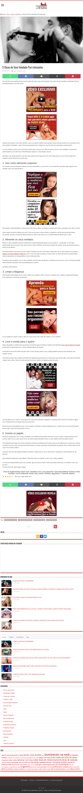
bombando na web (10, 520)
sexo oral (42, 769)
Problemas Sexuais (8, 728)
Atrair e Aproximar (8, 690)
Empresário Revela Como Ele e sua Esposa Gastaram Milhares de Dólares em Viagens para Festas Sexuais (43, 589)
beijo (43, 755)
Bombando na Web (9, 693)
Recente (4, 637)
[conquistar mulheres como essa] (41, 403)
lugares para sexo (52, 764)
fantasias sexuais (39, 520)
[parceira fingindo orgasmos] (41, 320)
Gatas (5, 709)
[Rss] (37, 536)
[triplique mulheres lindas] (41, 184)
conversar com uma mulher (28, 760)
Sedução (5, 737)
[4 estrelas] (10, 477)
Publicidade (24, 780)
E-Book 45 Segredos (56, 780)
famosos (28, 762)
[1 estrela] (3, 477)
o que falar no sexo (15, 767)
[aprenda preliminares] (41, 293)
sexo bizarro (35, 769)
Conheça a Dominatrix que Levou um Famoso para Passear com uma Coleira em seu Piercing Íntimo (41, 658)
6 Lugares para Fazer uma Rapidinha (23, 581)
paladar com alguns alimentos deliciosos (14, 254)
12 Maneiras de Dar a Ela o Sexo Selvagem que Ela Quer (29, 674)
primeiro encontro (74, 767)
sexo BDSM (28, 769)
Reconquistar (7, 731)
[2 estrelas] (6, 477)
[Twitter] (45, 536)
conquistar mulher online (9, 760)
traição (67, 769)
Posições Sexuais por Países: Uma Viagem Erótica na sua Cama (31, 649)
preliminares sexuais (60, 767)
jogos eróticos (51, 520)
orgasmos (25, 766)
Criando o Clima (8, 699)
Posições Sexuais (8, 721)
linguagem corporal (41, 764)
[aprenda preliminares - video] (41, 99)
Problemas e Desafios (9, 724)
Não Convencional (8, 718)
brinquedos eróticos (25, 520)
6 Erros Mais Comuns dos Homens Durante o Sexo (27, 597)
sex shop (48, 769)
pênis (3, 769)
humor (64, 762)
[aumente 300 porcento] (41, 376)
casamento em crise (32, 757)
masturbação (64, 764)
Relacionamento (8, 734)
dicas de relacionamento (50, 760)
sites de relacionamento (58, 769)
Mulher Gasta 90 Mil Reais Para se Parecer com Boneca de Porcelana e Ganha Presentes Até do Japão (42, 609)
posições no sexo (47, 767)
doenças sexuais (6, 762)
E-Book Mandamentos (42, 780)
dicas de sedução (69, 760)
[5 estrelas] (12, 477)
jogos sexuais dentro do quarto (70, 345)
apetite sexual (6, 755)
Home (3, 14)
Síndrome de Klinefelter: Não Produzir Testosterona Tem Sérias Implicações (35, 666)
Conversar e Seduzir (9, 696)
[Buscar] (55, 526)
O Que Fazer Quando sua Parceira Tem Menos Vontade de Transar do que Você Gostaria (38, 620)
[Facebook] (41, 536)
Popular (11, 637)
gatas (58, 762)
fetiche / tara (51, 762)
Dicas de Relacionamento (10, 702)
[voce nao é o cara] (41, 127)
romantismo (9, 769)
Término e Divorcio (8, 743)
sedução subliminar (19, 769)
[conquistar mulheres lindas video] (41, 503)
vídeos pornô (75, 769)
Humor (5, 712)
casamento (23, 757)
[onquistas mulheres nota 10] (41, 212)
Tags (27, 637)
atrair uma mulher (32, 755)
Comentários (20, 637)
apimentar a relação (17, 755)
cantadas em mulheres (13, 757)
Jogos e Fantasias (16, 14)
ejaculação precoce (17, 762)
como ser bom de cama (66, 757)
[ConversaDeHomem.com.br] (41, 5)
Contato (31, 780)
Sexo (8, 14)
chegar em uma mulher (47, 758)
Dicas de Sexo (7, 706)
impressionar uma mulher (19, 764)
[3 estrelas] (8, 477)
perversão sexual (35, 767)
